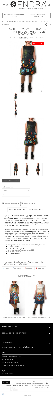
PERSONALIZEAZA (36, 209)
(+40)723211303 (7, 264)
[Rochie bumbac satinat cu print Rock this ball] (14, 298)
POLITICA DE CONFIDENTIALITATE (37, 385)
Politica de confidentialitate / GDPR (13, 365)
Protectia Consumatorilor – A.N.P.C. (12, 356)
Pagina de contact (7, 371)
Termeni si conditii (7, 359)
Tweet (7, 268)
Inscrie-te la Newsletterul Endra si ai (18, 347)
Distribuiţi (17, 268)
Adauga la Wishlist (29, 203)
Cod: (31, 38)
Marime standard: (7, 187)
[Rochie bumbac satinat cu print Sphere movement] (39, 298)
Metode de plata (7, 368)
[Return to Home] (2, 21)
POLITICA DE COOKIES (42, 387)
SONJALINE (23, 38)
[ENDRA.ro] (28, 5)
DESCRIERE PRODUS (17, 209)
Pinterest (40, 268)
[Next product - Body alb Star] (50, 24)
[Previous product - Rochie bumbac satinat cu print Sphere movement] (47, 24)
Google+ (29, 268)
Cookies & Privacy (7, 374)
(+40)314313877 (23, 264)
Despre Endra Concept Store (10, 362)
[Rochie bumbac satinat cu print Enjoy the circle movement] (26, 67)
